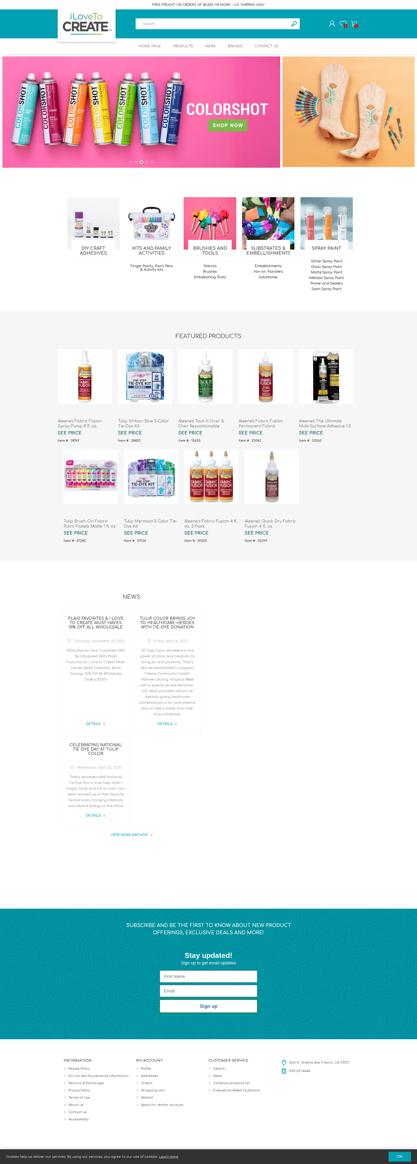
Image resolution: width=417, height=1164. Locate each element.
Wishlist (147, 1097)
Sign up (208, 1006)
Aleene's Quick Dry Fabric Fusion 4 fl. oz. (270, 524)
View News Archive (129, 835)
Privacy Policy (79, 1090)
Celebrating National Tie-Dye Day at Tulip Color (96, 749)
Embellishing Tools (210, 277)
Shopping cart (353, 23)
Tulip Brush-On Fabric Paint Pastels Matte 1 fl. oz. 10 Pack (90, 526)
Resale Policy (79, 1068)
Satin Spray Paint (326, 289)
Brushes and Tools (210, 251)
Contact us (78, 1112)
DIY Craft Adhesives (93, 251)
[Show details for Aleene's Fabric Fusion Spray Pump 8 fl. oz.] (85, 376)
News (217, 1076)
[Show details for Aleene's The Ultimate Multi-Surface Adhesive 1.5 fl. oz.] (326, 376)
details (93, 724)
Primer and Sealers (326, 283)
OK (400, 1156)
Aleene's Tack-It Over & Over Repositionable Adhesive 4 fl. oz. (201, 426)
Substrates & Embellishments (268, 251)
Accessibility (79, 1119)
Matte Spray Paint (326, 272)
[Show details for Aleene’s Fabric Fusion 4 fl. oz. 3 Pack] (211, 477)
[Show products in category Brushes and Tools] (210, 223)
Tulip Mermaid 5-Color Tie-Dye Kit (150, 524)
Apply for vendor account (162, 1105)
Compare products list (231, 1083)
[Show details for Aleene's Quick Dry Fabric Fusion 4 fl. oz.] (272, 477)
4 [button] (146, 162)
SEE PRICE (70, 433)
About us (76, 1105)
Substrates (268, 277)
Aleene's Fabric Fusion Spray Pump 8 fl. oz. (80, 423)
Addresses (149, 1076)
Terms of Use (79, 1097)
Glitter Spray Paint (326, 261)
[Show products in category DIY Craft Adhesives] (93, 223)
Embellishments (268, 266)
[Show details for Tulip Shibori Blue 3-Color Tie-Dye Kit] (145, 376)
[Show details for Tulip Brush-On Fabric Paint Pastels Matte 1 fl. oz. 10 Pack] (91, 477)
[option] (141, 112)
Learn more (168, 1156)
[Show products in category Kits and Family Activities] (151, 223)
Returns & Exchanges (86, 1083)
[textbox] (212, 23)
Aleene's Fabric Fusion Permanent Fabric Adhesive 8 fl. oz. (261, 426)
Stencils (210, 266)
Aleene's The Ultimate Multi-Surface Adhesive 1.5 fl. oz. (325, 426)
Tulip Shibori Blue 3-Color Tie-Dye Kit (143, 423)
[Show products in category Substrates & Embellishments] (268, 223)
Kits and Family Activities (151, 251)
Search (219, 1068)
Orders (147, 1083)
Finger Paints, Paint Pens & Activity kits (152, 268)
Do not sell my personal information (98, 1076)
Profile (146, 1068)
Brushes (210, 271)
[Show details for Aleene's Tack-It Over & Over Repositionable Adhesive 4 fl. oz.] (205, 376)
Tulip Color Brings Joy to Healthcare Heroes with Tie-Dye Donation (167, 622)
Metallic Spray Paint (326, 278)
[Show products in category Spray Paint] (326, 223)
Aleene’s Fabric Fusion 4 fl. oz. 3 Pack (210, 524)
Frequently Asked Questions (236, 1090)
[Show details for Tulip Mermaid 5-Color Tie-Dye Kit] (151, 477)
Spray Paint (326, 248)
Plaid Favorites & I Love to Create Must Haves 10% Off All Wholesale (96, 622)
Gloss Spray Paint (326, 267)
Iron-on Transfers (268, 271)
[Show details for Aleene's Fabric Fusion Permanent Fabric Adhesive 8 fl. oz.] (266, 376)
